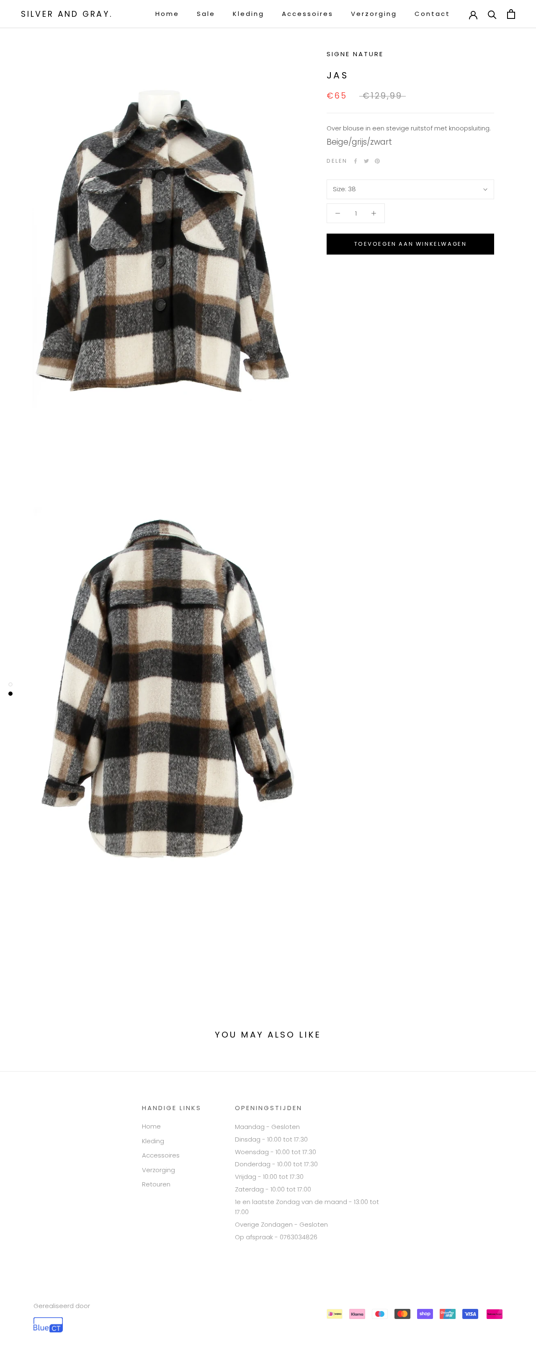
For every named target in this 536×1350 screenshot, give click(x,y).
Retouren (156, 1184)
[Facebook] (355, 161)
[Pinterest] (377, 161)
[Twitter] (366, 161)
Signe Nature (355, 53)
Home (167, 13)
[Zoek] (492, 14)
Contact (432, 13)
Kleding (248, 13)
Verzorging (374, 13)
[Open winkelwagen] (511, 14)
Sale (206, 13)
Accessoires (307, 13)
